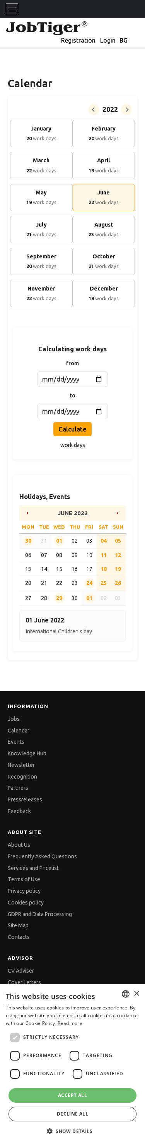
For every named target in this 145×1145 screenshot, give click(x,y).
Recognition (22, 777)
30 (28, 541)
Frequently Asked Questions (42, 856)
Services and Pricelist (33, 868)
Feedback (19, 811)
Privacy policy (24, 891)
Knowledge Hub (27, 753)
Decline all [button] (72, 1114)
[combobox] (126, 994)
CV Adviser (21, 971)
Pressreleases (25, 799)
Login (108, 40)
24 (89, 583)
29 (59, 598)
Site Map (18, 925)
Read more (70, 1023)
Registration (78, 40)
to (72, 395)
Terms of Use (24, 879)
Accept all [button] (72, 1095)
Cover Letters (24, 982)
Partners (18, 788)
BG (123, 40)
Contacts (19, 937)
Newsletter (21, 765)
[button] (72, 1131)
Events (16, 742)
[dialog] (72, 1064)
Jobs (14, 719)
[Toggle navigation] (12, 9)
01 (59, 541)
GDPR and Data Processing (40, 914)
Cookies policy (26, 902)
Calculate (72, 429)
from (72, 363)
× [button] (136, 994)
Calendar (18, 730)
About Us (19, 845)
